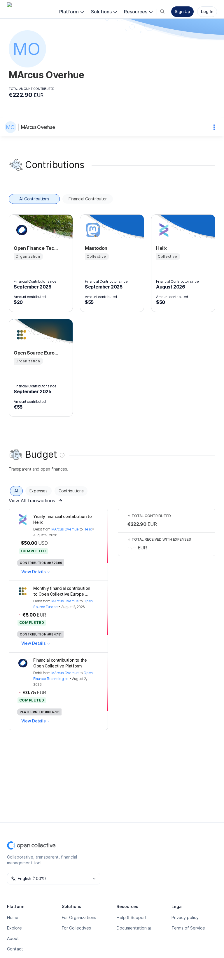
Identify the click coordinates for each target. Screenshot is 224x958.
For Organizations (79, 917)
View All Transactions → (35, 500)
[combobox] (53, 878)
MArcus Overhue (38, 127)
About (13, 938)
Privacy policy (185, 917)
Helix (87, 529)
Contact (15, 948)
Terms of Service (188, 927)
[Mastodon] (92, 230)
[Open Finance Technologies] (21, 230)
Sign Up (182, 11)
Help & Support (132, 917)
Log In (207, 11)
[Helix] (163, 230)
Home (12, 917)
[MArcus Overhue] (12, 127)
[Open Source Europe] (21, 335)
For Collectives (76, 927)
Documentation (132, 927)
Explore (14, 927)
